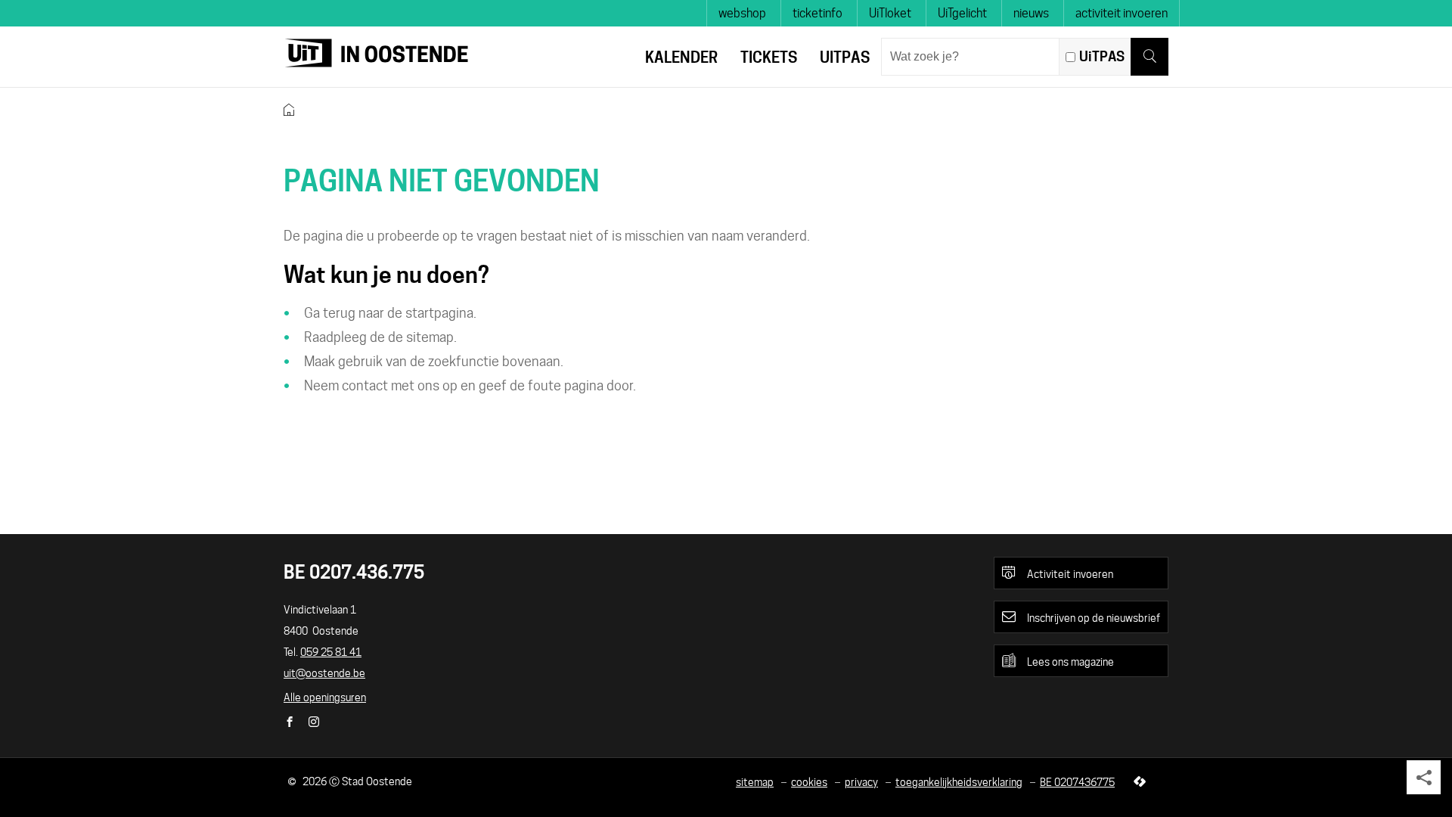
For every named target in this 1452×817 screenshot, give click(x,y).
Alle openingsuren (325, 697)
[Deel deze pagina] (1424, 777)
